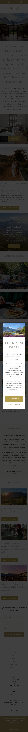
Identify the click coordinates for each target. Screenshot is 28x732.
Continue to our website (14, 404)
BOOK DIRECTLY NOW (14, 399)
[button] (23, 325)
